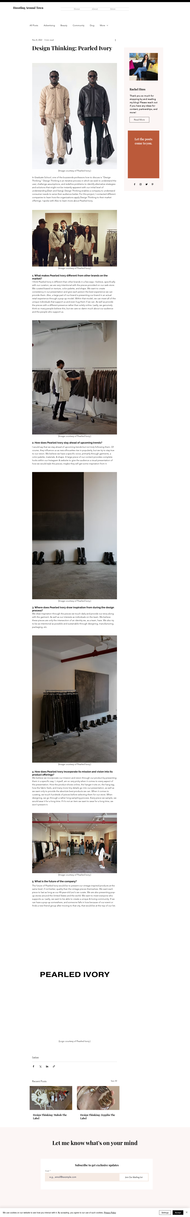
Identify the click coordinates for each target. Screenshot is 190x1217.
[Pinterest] (152, 184)
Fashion (35, 1057)
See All (114, 1081)
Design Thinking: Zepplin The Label (97, 1116)
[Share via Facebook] (33, 1066)
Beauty (64, 25)
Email (47, 1171)
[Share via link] (54, 1066)
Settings (165, 1212)
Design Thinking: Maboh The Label (50, 1116)
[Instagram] (140, 184)
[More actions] (115, 40)
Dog (92, 25)
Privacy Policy (110, 1212)
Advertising (49, 25)
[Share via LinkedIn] (47, 1066)
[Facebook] (134, 184)
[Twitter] (146, 184)
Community (78, 25)
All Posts (34, 25)
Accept (178, 1212)
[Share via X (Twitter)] (40, 1066)
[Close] (186, 1212)
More (102, 25)
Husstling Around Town (28, 8)
